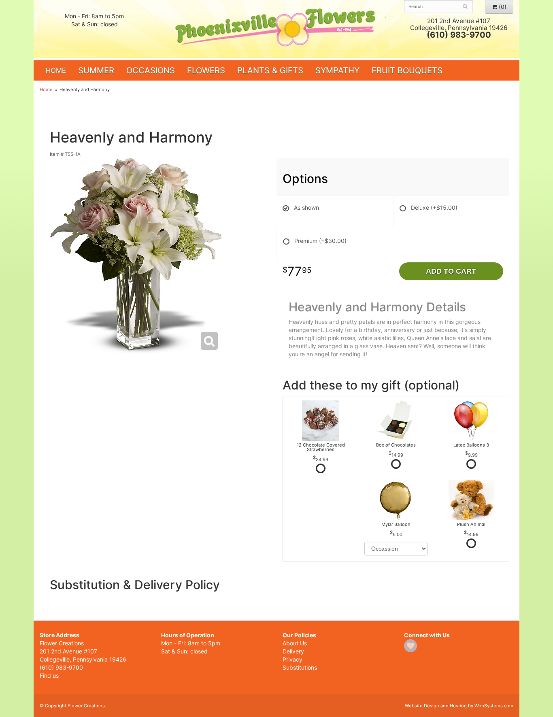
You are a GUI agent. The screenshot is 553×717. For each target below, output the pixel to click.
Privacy (292, 659)
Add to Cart (451, 271)
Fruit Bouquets (407, 70)
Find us (49, 675)
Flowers (206, 70)
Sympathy (337, 70)
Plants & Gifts (270, 70)
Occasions (150, 70)
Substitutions (300, 667)
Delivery (293, 651)
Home (56, 70)
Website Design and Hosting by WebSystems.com (459, 705)
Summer (96, 70)
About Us (295, 643)
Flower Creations (276, 29)
